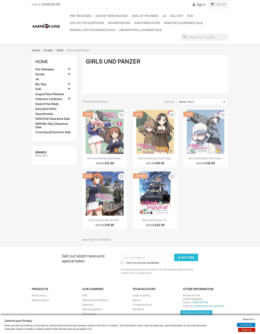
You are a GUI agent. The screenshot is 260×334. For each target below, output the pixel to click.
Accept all (246, 324)
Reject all (247, 329)
